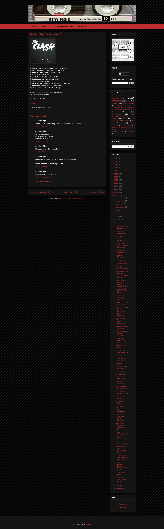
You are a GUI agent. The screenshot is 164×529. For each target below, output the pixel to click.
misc (113, 131)
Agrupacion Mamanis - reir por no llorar (121, 227)
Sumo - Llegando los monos (121, 304)
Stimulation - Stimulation (120, 233)
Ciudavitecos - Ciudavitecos (121, 438)
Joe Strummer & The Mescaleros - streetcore (121, 449)
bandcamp (116, 101)
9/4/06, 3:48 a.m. (41, 127)
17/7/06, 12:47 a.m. (42, 177)
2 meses (118, 364)
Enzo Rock (121, 131)
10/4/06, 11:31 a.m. (42, 141)
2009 (116, 186)
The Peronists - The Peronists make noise (121, 457)
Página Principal (69, 192)
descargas (118, 98)
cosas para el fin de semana (123, 107)
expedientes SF (121, 110)
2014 (116, 171)
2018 (116, 162)
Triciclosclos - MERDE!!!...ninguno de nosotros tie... (121, 283)
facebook (123, 504)
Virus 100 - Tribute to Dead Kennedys (120, 417)
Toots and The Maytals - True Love (121, 291)
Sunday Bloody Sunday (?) (121, 382)
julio (118, 213)
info (127, 112)
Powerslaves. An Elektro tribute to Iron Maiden (121, 274)
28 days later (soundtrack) (121, 443)
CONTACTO (82, 26)
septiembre (120, 207)
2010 (116, 183)
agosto (119, 210)
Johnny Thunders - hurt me (121, 328)
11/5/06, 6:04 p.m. (42, 167)
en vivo (114, 118)
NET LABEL (46, 26)
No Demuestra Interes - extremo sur (121, 376)
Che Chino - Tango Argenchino (120, 238)
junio (118, 216)
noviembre (120, 201)
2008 (116, 189)
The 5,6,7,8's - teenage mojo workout (121, 352)
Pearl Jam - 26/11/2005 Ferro (120, 479)
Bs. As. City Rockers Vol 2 (45, 34)
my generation (123, 105)
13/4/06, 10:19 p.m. (42, 152)
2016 (116, 165)
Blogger (89, 524)
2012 (116, 177)
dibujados (131, 131)
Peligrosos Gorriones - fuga (120, 340)
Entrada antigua (96, 192)
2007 (116, 192)
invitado (126, 120)
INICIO (33, 26)
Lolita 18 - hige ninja (121, 346)
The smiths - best (120, 474)
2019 (116, 159)
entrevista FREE (128, 103)
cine (128, 101)
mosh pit (115, 103)
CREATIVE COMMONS (64, 26)
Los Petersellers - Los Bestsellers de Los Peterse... (121, 311)
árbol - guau (120, 372)
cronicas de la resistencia (121, 127)
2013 (116, 174)
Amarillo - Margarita (120, 256)
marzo (118, 485)
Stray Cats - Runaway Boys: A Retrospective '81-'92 (121, 466)
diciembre (120, 198)
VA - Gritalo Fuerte (119, 402)
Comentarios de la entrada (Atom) (72, 198)
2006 (116, 195)
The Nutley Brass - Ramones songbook (120, 409)
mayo (118, 219)
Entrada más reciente (40, 192)
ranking (122, 123)
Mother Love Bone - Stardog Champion (120, 321)
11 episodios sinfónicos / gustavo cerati (121, 262)
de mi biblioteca (125, 129)
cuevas (114, 129)
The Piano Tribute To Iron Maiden (120, 359)
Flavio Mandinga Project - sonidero (121, 333)
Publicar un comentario (42, 182)
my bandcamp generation (123, 115)
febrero (119, 488)
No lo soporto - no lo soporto (121, 392)
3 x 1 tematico (126, 125)
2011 (116, 180)
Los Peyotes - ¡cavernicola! (121, 387)
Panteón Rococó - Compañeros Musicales (121, 245)
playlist (124, 118)
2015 (116, 168)
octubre (119, 204)
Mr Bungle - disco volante (121, 268)
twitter (123, 508)
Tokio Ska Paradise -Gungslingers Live (121, 426)
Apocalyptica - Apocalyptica (121, 251)
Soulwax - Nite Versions (121, 368)
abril (118, 222)
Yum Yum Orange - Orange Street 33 (121, 298)
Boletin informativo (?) (121, 433)
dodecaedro (116, 114)
